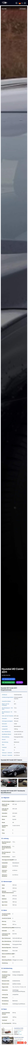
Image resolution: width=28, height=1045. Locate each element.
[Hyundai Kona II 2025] (8, 1031)
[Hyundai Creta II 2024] (8, 1040)
